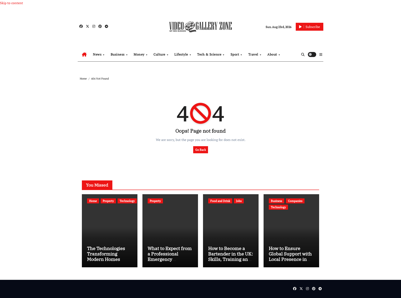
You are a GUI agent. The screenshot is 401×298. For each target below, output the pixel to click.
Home (93, 201)
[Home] (84, 54)
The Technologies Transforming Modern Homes (106, 253)
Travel (253, 54)
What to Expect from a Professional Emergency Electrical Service (170, 256)
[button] (320, 54)
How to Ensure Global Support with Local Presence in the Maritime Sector (290, 256)
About (272, 54)
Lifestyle (181, 54)
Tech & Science (209, 54)
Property (108, 201)
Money (139, 54)
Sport (235, 54)
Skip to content (11, 3)
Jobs (239, 201)
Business (118, 54)
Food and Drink (220, 201)
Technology (127, 201)
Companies (295, 201)
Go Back (200, 150)
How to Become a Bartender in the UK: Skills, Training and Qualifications (230, 256)
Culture (160, 54)
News (98, 54)
